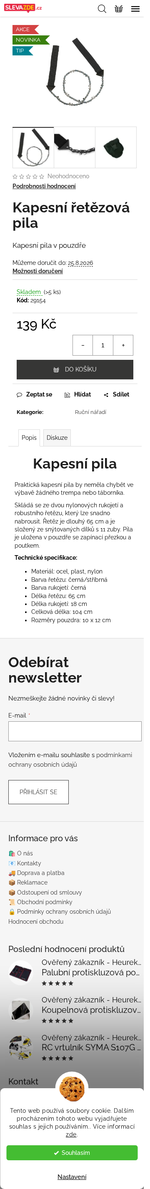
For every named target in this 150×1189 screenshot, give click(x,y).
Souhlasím (76, 1152)
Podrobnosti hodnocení (44, 186)
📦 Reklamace (28, 882)
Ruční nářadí (90, 412)
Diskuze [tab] (57, 437)
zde (71, 1134)
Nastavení (72, 1177)
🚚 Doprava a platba (36, 873)
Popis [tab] (29, 437)
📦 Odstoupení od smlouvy (45, 892)
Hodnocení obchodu (35, 921)
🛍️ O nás (20, 853)
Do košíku (81, 369)
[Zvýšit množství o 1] (123, 345)
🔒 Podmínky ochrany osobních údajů (59, 911)
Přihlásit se (39, 792)
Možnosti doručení (37, 271)
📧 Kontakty (24, 863)
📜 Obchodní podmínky (40, 902)
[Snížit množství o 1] (83, 345)
